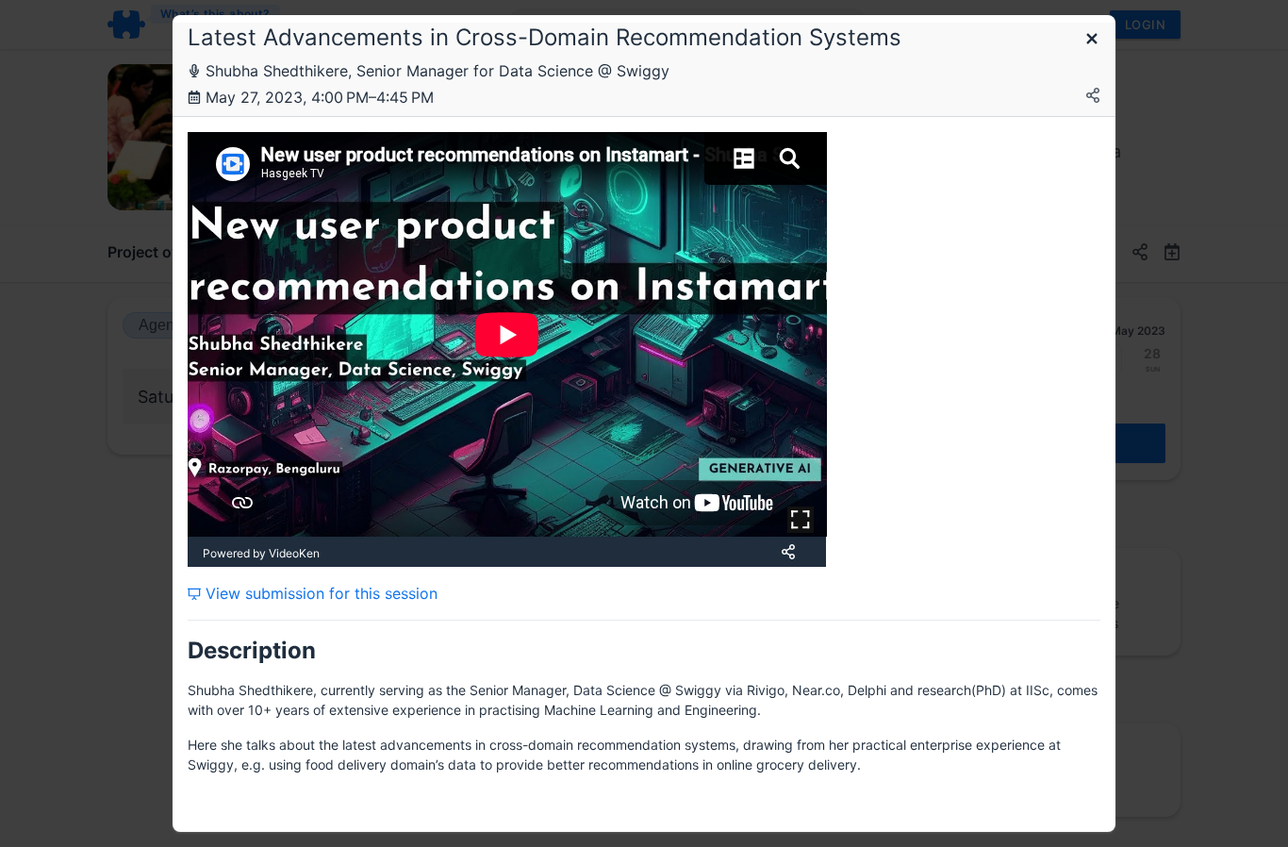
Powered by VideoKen (261, 553)
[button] (1091, 40)
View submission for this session (319, 593)
